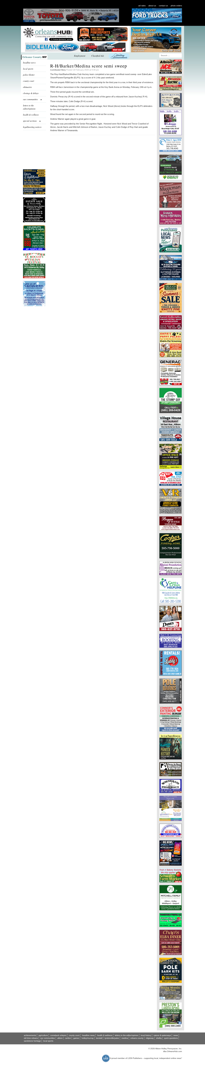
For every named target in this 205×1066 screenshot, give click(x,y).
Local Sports (48, 1041)
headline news (29, 62)
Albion (60, 1038)
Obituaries (27, 86)
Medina (124, 1038)
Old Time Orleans (31, 1038)
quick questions (171, 1038)
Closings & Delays (30, 93)
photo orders (176, 5)
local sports (28, 68)
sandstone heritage (32, 1041)
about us (152, 5)
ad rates (142, 5)
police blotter (29, 74)
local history (146, 1035)
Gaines (76, 1038)
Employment (79, 55)
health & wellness (31, 114)
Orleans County (136, 1038)
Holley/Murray (88, 1038)
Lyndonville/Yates (112, 1038)
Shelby (159, 1038)
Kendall (99, 1038)
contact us (163, 5)
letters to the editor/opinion (29, 107)
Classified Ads (97, 55)
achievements (30, 1035)
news (175, 1035)
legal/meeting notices (32, 126)
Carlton (68, 1038)
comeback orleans (58, 1035)
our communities (47, 1038)
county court (28, 80)
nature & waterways (162, 1035)
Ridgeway (150, 1038)
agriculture (43, 1035)
